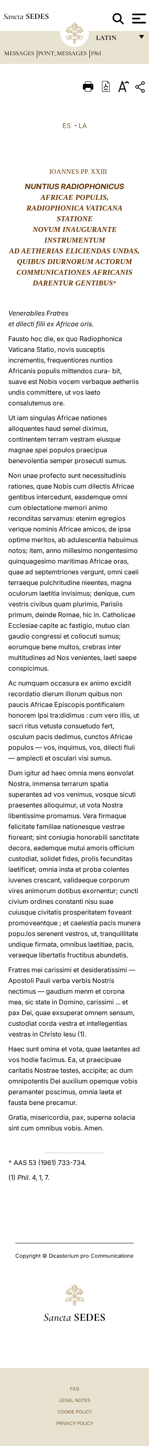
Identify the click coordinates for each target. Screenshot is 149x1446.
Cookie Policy (75, 1412)
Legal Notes (74, 1400)
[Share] (141, 88)
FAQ (74, 1389)
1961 (96, 53)
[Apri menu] (138, 19)
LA (83, 126)
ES (66, 126)
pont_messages (63, 53)
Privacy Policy (74, 1423)
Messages (20, 53)
